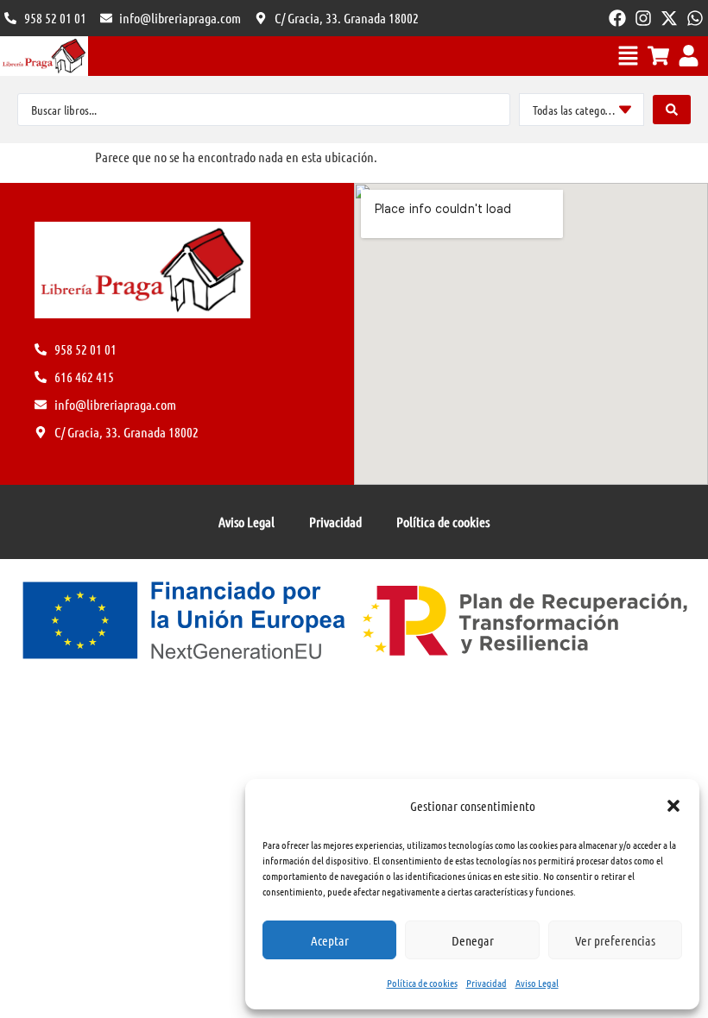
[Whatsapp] (695, 18)
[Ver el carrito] (658, 55)
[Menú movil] (628, 55)
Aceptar (330, 940)
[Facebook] (617, 18)
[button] (673, 805)
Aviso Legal (537, 983)
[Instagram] (643, 18)
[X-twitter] (669, 18)
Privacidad (486, 983)
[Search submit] (672, 109)
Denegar (473, 940)
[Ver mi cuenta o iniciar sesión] (688, 55)
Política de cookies (422, 983)
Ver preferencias (615, 940)
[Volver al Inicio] (44, 56)
